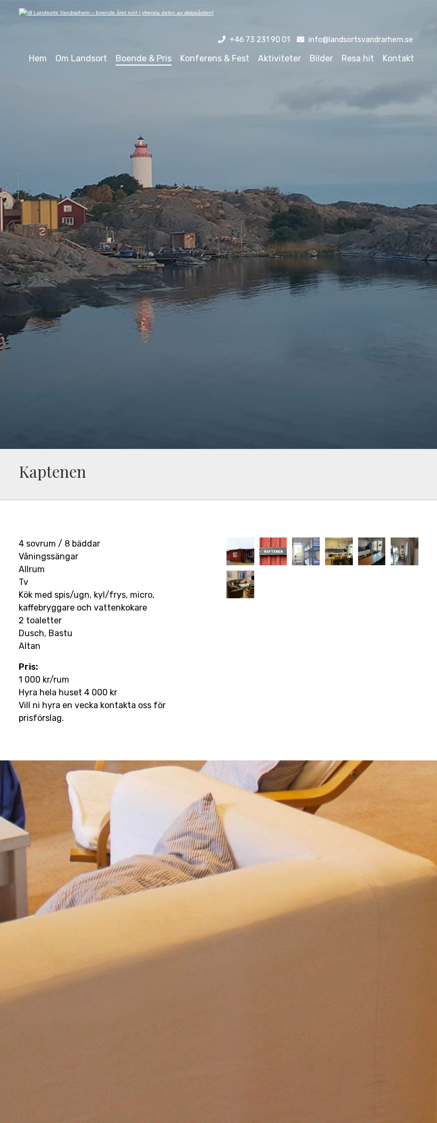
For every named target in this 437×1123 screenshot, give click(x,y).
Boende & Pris (144, 58)
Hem (38, 58)
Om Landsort (81, 58)
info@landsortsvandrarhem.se (361, 39)
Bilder (321, 58)
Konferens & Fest (214, 58)
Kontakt (398, 58)
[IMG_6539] (273, 551)
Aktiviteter (279, 58)
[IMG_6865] (306, 551)
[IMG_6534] (240, 551)
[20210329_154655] (372, 551)
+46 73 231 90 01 (260, 39)
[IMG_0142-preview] (240, 584)
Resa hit (358, 58)
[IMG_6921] (339, 551)
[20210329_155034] (404, 551)
